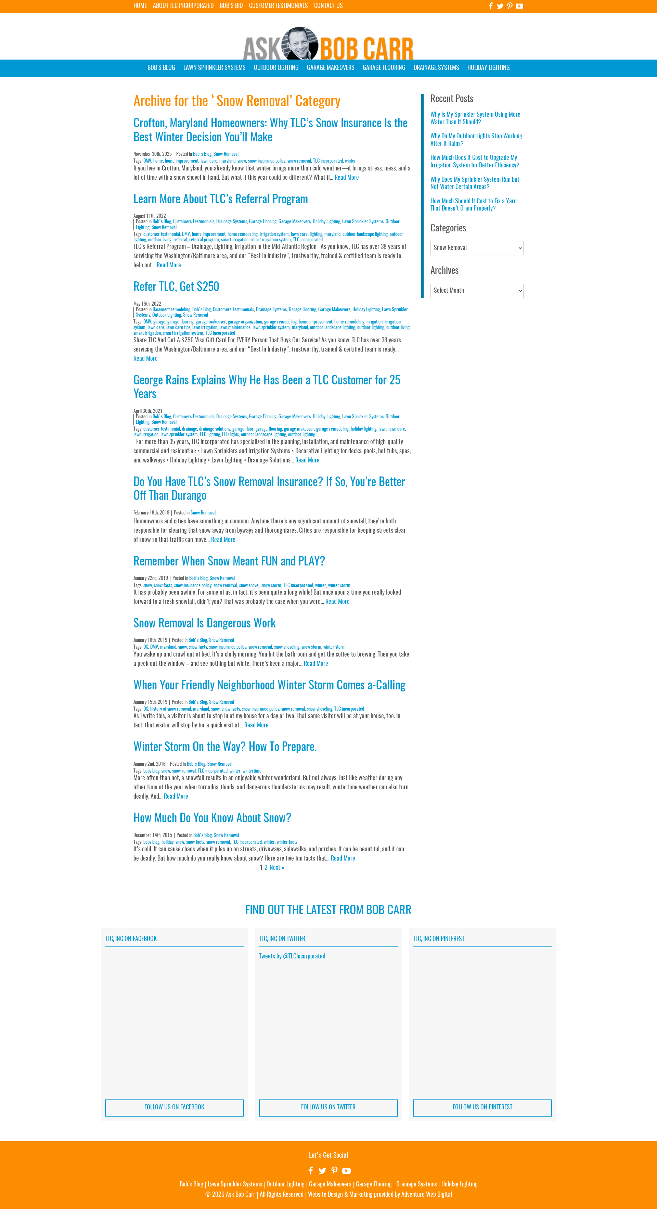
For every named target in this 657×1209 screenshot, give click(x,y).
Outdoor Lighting (276, 68)
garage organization (245, 322)
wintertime (252, 771)
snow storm (271, 585)
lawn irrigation (204, 327)
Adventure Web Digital (426, 1195)
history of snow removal (170, 709)
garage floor (243, 429)
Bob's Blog (202, 154)
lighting (316, 234)
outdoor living (159, 240)
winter (350, 161)
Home (140, 6)
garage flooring (180, 322)
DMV (147, 161)
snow (241, 161)
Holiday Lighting (488, 68)
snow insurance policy (266, 161)
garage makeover (211, 322)
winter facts (287, 842)
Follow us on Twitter (328, 1108)
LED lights (230, 434)
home (158, 161)
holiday (167, 842)
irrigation (374, 322)
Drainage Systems (436, 68)
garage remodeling (280, 322)
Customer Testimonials (278, 6)
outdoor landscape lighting (365, 234)
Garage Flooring (384, 68)
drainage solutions (214, 429)
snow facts (163, 585)
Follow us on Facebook (174, 1108)
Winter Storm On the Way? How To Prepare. (225, 747)
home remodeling (243, 234)
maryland (227, 161)
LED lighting (210, 434)
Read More (347, 178)
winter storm (339, 585)
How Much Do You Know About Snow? (212, 819)
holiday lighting (363, 429)
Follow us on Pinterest (482, 1108)
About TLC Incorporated (183, 6)
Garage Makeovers (331, 68)
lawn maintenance (234, 327)
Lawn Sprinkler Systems (214, 68)
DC (145, 647)
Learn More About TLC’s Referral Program (220, 200)
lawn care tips (178, 327)
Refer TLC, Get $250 (176, 287)
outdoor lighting (370, 327)
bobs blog (151, 771)
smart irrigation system (270, 240)
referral (180, 240)
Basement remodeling (171, 309)
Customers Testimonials (193, 221)
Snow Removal (226, 154)
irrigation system (274, 234)
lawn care (209, 161)
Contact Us (328, 6)
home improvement (181, 161)
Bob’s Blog (161, 68)
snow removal (299, 161)
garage (159, 322)
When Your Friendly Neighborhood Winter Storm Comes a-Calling (269, 686)
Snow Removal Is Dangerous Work (204, 624)
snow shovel (249, 585)
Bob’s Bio (231, 6)
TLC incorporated (328, 161)
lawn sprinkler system (271, 327)
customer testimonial (161, 234)
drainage (189, 429)
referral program (204, 240)
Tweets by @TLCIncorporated (292, 957)
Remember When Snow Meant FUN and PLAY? (229, 562)
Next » (277, 868)
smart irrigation (234, 240)
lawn (382, 429)
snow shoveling (286, 647)
